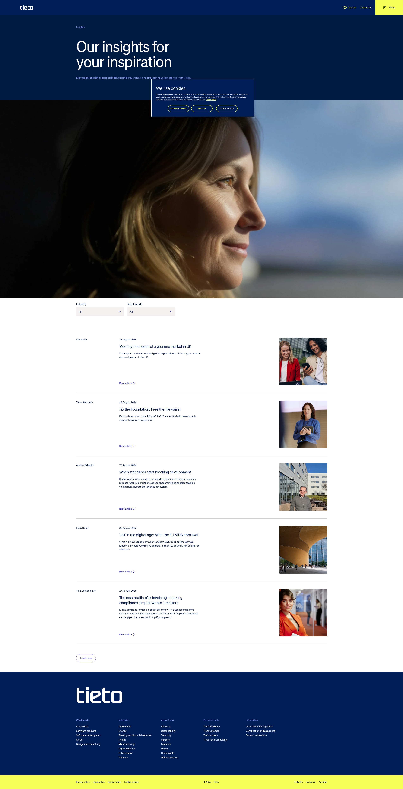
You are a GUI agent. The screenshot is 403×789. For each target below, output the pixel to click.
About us (166, 726)
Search (352, 7)
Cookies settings (227, 108)
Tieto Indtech (210, 735)
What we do (134, 304)
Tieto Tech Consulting (215, 739)
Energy (123, 731)
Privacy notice (83, 782)
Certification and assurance (261, 731)
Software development (88, 735)
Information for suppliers (259, 726)
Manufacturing (127, 744)
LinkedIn (298, 782)
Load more (86, 658)
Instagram (310, 782)
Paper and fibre (127, 748)
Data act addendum (256, 735)
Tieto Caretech (211, 731)
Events (164, 748)
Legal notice (99, 782)
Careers (165, 739)
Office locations (169, 757)
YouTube (322, 782)
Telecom (123, 757)
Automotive (125, 726)
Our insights (167, 753)
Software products (86, 731)
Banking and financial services (135, 735)
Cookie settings (131, 782)
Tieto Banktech (211, 726)
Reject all (202, 108)
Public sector (126, 753)
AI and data (82, 726)
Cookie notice (114, 782)
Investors (166, 744)
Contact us (365, 7)
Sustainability (168, 731)
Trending (166, 735)
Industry (81, 304)
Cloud (79, 739)
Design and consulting (88, 744)
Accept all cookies (178, 108)
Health (122, 739)
